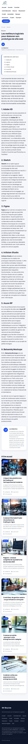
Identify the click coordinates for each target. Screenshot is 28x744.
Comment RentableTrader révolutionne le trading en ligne (12, 520)
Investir (10, 7)
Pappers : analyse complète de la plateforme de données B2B (12, 560)
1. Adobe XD (8, 60)
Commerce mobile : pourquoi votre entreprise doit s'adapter (12, 637)
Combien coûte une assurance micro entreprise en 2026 (10, 677)
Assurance (5, 17)
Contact (5, 21)
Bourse (15, 11)
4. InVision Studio (9, 67)
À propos (18, 17)
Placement (22, 11)
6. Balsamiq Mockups (10, 71)
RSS (13, 723)
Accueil (4, 7)
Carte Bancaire (6, 11)
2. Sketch (7, 62)
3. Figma (7, 64)
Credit (4, 14)
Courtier (16, 7)
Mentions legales (6, 723)
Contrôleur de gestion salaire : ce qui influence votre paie (14, 598)
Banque (17, 14)
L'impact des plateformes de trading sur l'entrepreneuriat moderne (12, 480)
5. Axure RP (8, 69)
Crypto (12, 17)
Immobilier (10, 14)
